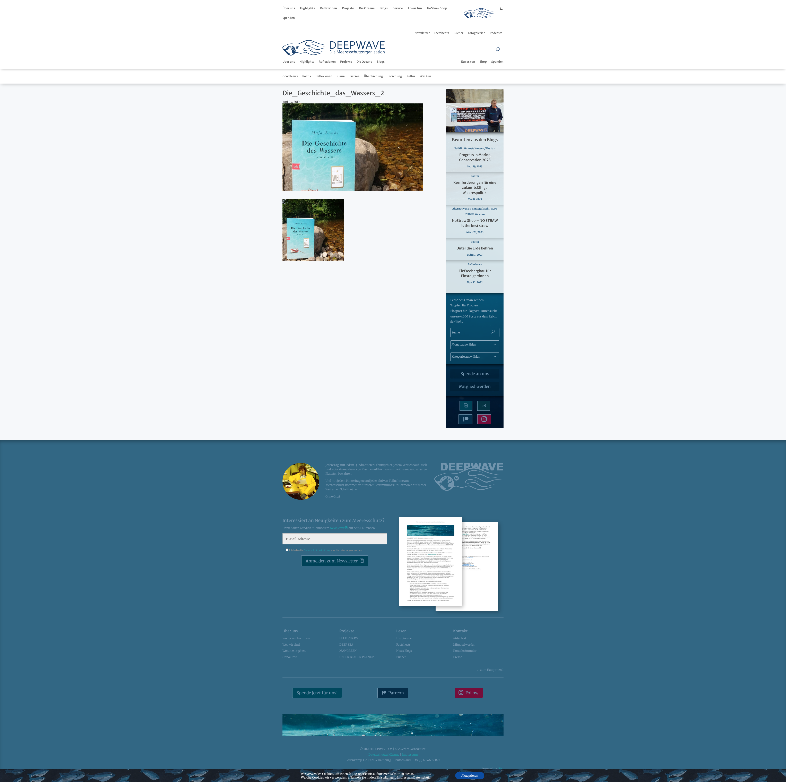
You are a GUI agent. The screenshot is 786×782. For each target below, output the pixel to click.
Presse (457, 657)
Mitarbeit (459, 638)
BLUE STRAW (348, 638)
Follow (472, 692)
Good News (290, 76)
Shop (483, 61)
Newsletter (422, 33)
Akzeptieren (469, 775)
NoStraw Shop (437, 8)
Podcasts (496, 33)
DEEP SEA (346, 644)
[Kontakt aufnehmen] (483, 406)
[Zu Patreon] (465, 419)
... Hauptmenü (490, 670)
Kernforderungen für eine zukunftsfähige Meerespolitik (474, 187)
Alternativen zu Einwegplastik (470, 208)
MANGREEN (348, 651)
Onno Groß (289, 657)
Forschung (394, 76)
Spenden (288, 18)
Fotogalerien (476, 33)
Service (398, 8)
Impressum (410, 754)
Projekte (348, 8)
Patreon (396, 692)
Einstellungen (385, 777)
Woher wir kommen (296, 638)
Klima (341, 76)
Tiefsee (354, 76)
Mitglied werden (475, 386)
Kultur (411, 76)
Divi (501, 768)
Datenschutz (422, 777)
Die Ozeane (367, 8)
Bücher (458, 33)
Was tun (425, 76)
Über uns (288, 8)
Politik (306, 76)
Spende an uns (475, 373)
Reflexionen (328, 8)
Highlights (307, 8)
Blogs (384, 8)
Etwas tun (415, 8)
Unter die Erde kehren (474, 248)
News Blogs (404, 651)
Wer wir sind (291, 644)
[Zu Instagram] (484, 419)
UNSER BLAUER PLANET (356, 657)
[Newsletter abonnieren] (466, 406)
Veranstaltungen (474, 148)
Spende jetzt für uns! (317, 692)
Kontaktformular (465, 651)
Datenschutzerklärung (317, 550)
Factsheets (441, 33)
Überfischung (373, 76)
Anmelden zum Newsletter (332, 560)
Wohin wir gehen (294, 651)
